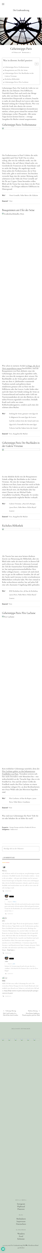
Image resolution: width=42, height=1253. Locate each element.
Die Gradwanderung (21, 10)
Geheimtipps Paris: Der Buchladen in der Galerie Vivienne (19, 74)
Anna (6, 899)
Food (21, 1236)
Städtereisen (14, 829)
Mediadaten (21, 1219)
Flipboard (21, 1206)
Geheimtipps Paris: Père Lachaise (16, 82)
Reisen (34, 827)
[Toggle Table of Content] (35, 64)
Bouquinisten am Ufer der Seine (16, 70)
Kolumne (21, 1239)
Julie (3, 921)
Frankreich (28, 827)
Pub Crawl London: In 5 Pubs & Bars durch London (10, 1013)
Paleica (4, 871)
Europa (12, 827)
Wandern (21, 1234)
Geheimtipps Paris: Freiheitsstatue (17, 67)
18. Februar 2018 (16, 52)
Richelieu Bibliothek (12, 79)
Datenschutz (21, 1224)
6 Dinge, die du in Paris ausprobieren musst (21, 367)
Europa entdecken (19, 827)
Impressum (21, 1221)
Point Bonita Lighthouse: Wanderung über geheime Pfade (30, 1013)
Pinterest (21, 1209)
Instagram (21, 1204)
